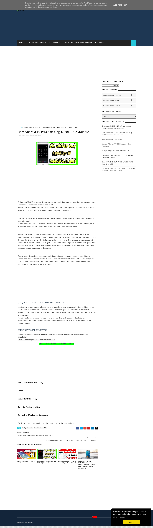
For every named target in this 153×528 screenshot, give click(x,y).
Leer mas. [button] (121, 517)
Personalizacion (61, 43)
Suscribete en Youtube (112, 95)
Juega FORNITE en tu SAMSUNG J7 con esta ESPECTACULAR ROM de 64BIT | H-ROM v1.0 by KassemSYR (86, 464)
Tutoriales (45, 43)
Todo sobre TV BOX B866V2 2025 (112, 139)
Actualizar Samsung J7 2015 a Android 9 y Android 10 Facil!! (67, 462)
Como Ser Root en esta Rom (29, 407)
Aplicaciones (31, 43)
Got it (126, 5)
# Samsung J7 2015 (40, 428)
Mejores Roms (28, 127)
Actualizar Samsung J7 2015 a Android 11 (26, 462)
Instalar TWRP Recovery (27, 399)
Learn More (117, 5)
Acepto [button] (131, 522)
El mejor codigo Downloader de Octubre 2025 (115, 150)
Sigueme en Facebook (111, 100)
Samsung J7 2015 (40, 127)
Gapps (20, 391)
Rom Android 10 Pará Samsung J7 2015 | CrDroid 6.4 (46, 462)
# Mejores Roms (27, 428)
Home (20, 43)
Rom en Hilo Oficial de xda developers (33, 415)
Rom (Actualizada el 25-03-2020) (30, 383)
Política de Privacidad (81, 43)
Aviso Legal (100, 43)
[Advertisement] (98, 23)
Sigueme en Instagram (111, 105)
